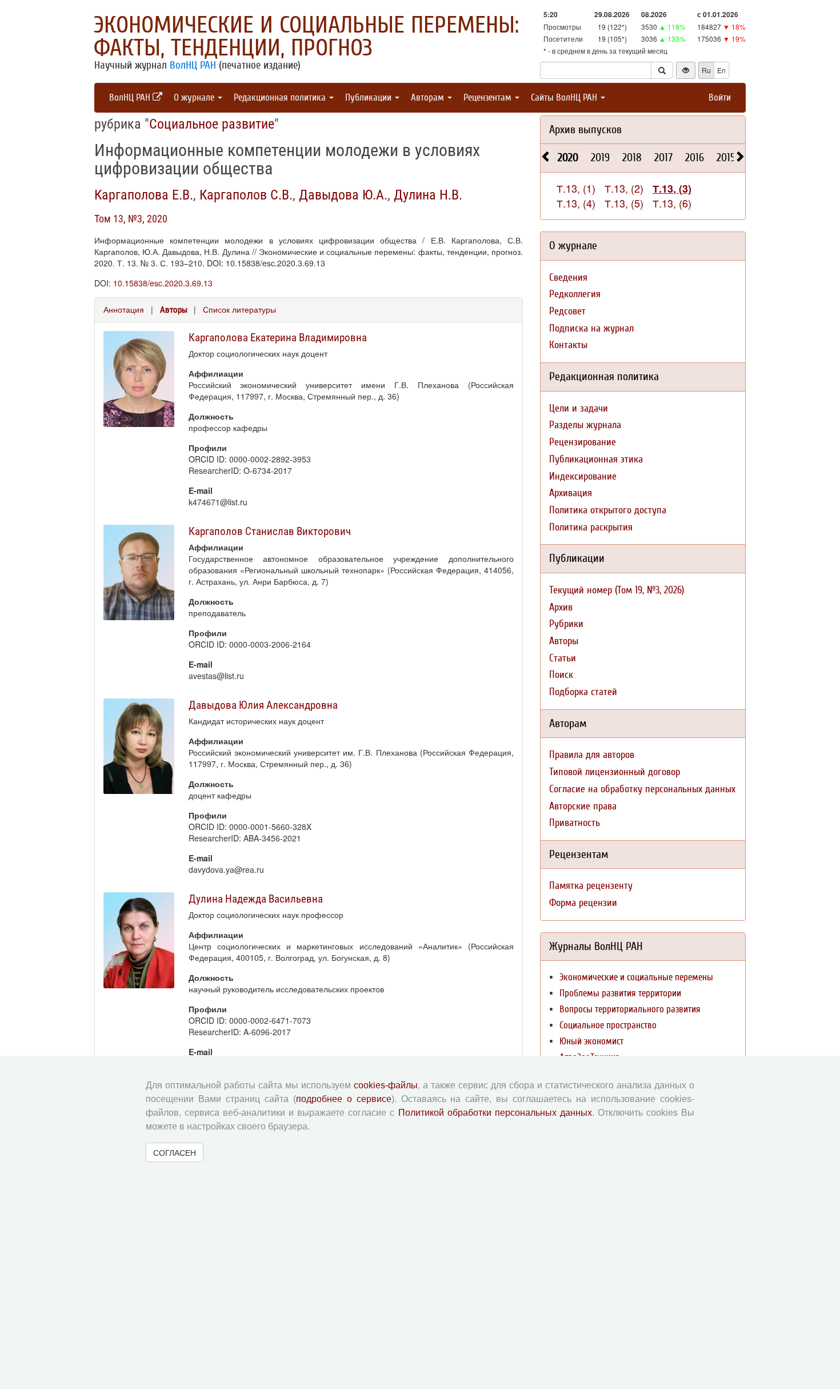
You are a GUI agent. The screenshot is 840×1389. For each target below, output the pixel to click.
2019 (600, 157)
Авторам (428, 97)
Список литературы (239, 309)
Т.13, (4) (576, 202)
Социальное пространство (608, 1025)
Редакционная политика (281, 97)
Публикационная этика (596, 459)
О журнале (195, 97)
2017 (663, 157)
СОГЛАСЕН (174, 1152)
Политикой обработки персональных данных (495, 1112)
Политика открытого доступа (607, 510)
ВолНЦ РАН (193, 65)
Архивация (570, 493)
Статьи (562, 658)
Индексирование (583, 476)
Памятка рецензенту (591, 886)
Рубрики (566, 624)
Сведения (568, 278)
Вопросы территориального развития (630, 1009)
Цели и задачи (578, 408)
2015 (726, 157)
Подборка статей (583, 692)
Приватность (574, 823)
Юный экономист (591, 1041)
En (721, 70)
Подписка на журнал (591, 328)
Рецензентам (488, 97)
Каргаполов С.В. (246, 195)
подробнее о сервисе (343, 1099)
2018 (632, 157)
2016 (694, 157)
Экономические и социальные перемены (636, 977)
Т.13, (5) (624, 202)
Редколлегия (575, 294)
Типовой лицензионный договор (614, 772)
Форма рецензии (583, 903)
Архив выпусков (585, 129)
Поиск (561, 675)
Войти (720, 97)
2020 (568, 157)
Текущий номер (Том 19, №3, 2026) (616, 590)
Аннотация (123, 309)
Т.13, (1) (576, 188)
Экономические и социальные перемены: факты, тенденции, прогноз (306, 36)
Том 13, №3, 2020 (130, 219)
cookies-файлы (386, 1085)
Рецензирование (582, 442)
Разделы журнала (585, 425)
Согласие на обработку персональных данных (642, 789)
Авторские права (583, 806)
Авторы (173, 310)
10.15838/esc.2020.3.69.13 (163, 283)
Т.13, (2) (624, 188)
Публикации (369, 97)
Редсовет (567, 311)
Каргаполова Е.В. (143, 195)
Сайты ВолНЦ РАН (565, 97)
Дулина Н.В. (428, 195)
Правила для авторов (591, 755)
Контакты (568, 345)
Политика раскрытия (591, 527)
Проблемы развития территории (620, 993)
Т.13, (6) (672, 202)
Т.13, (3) (672, 188)
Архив (561, 607)
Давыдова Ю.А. (343, 195)
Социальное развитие (211, 124)
